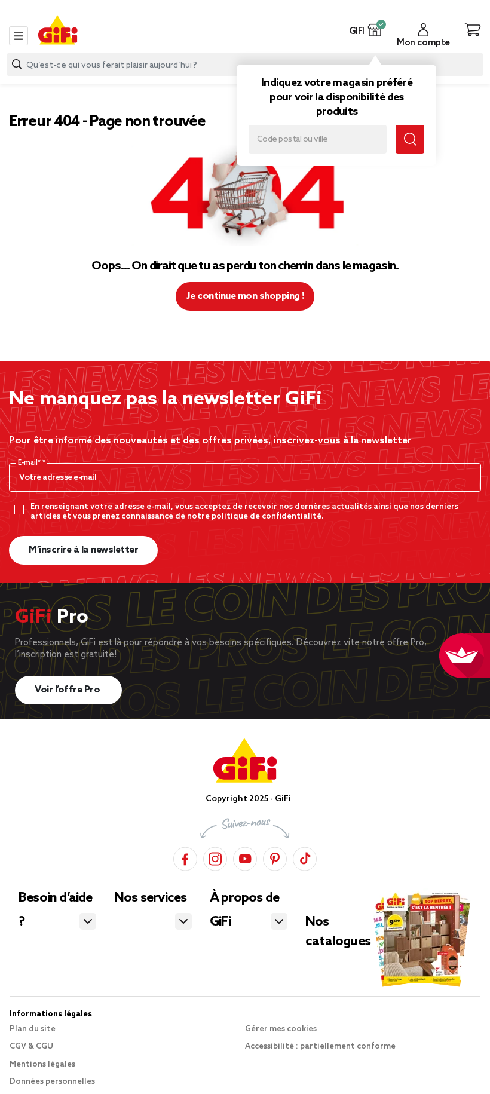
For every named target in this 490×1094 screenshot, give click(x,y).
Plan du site (33, 1029)
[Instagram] (215, 857)
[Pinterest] (275, 857)
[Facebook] (185, 857)
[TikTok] (305, 857)
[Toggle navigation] (18, 35)
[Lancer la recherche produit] (17, 64)
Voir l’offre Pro (68, 689)
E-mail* (30, 463)
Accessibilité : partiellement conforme (320, 1046)
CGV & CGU (31, 1046)
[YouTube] (245, 857)
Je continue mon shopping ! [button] (245, 296)
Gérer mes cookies (281, 1029)
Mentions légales (42, 1064)
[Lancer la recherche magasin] (410, 139)
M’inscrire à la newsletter (83, 550)
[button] (375, 30)
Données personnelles (52, 1081)
